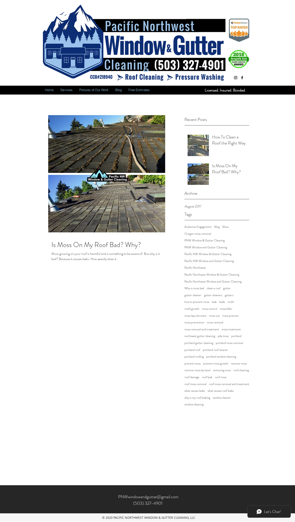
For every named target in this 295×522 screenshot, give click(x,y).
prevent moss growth (215, 363)
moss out (214, 316)
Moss (225, 227)
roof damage (191, 377)
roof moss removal (195, 384)
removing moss (222, 370)
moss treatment (231, 329)
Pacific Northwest (195, 268)
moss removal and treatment (201, 329)
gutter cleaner (192, 295)
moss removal (215, 322)
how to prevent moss (196, 302)
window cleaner (222, 398)
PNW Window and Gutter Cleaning (205, 247)
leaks (222, 302)
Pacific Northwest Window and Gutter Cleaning (212, 281)
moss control (209, 309)
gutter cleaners (213, 295)
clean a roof (213, 288)
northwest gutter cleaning (199, 336)
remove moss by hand (197, 370)
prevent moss (192, 363)
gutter (227, 288)
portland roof (192, 350)
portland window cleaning (221, 357)
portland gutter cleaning (198, 343)
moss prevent (230, 316)
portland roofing (194, 357)
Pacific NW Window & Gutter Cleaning (207, 254)
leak (214, 302)
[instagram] (235, 77)
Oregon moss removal (197, 234)
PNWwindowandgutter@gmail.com (148, 497)
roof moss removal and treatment (229, 384)
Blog (217, 227)
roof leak (207, 377)
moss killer (226, 309)
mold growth (191, 309)
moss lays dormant (195, 316)
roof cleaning (241, 370)
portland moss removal (229, 343)
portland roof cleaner (215, 350)
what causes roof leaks (221, 391)
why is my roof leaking (197, 398)
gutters (229, 295)
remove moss (239, 363)
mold (231, 302)
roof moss (221, 377)
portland (236, 336)
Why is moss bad (194, 288)
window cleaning (193, 404)
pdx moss (223, 336)
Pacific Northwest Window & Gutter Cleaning (211, 275)
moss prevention (194, 322)
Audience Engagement (198, 227)
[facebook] (242, 77)
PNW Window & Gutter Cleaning (204, 240)
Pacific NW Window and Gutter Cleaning (209, 261)
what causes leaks (194, 391)
